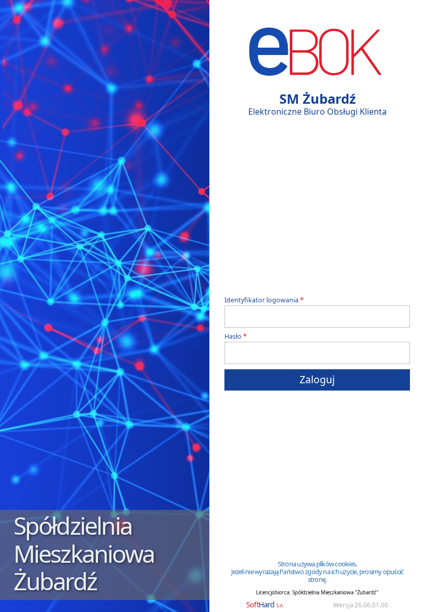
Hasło (233, 337)
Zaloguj (317, 379)
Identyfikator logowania (261, 300)
